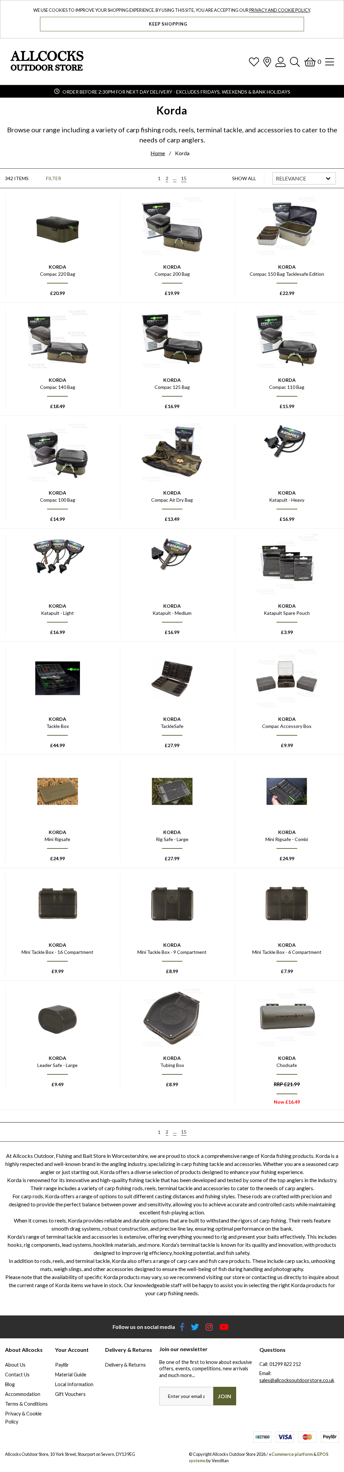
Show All (244, 178)
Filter (53, 178)
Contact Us (17, 1374)
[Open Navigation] (329, 61)
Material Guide (70, 1374)
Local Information (74, 1384)
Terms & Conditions (26, 1404)
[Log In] (280, 61)
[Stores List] (267, 61)
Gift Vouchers (70, 1394)
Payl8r (62, 1365)
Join (224, 1396)
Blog (10, 1384)
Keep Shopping (168, 24)
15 (183, 178)
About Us (15, 1365)
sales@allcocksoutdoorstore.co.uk (296, 1380)
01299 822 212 (285, 1364)
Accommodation (22, 1394)
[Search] (295, 61)
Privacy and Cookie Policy (279, 10)
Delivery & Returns (125, 1365)
